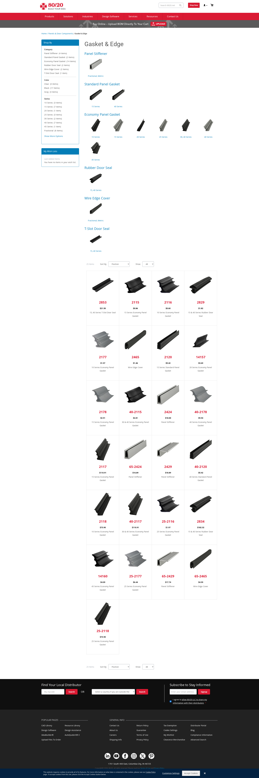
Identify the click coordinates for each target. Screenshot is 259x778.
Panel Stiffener (55, 53)
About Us (114, 730)
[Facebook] (125, 756)
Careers (113, 735)
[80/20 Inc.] (51, 6)
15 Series (53, 106)
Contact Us (114, 725)
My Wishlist (169, 735)
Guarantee (141, 730)
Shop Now (194, 5)
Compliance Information (201, 735)
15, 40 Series (95, 190)
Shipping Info (116, 739)
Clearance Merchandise (174, 739)
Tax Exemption (170, 725)
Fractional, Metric (96, 76)
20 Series (52, 110)
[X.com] (143, 756)
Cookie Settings (170, 730)
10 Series (53, 102)
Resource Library (72, 725)
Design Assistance (73, 730)
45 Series (52, 126)
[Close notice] (205, 773)
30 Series (53, 118)
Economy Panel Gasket (60, 61)
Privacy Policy (143, 739)
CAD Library (46, 725)
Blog (193, 730)
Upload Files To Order (51, 739)
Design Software (48, 730)
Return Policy (142, 725)
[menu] (129, 16)
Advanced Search (198, 739)
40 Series (53, 122)
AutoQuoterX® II (72, 735)
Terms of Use (142, 735)
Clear (51, 84)
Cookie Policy (151, 772)
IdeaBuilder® (47, 735)
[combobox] (171, 5)
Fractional (53, 130)
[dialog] (129, 773)
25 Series (53, 114)
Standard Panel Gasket (59, 57)
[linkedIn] (108, 756)
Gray (51, 91)
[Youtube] (116, 756)
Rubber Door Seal (57, 65)
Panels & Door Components (60, 33)
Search (72, 691)
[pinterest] (151, 756)
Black (51, 88)
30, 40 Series (186, 137)
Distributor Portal (198, 725)
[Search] (180, 5)
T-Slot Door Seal (55, 73)
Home (44, 33)
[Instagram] (134, 756)
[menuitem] (49, 16)
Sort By (103, 264)
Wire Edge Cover (56, 69)
